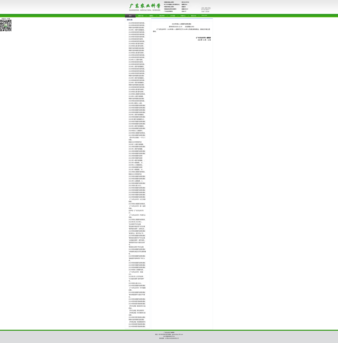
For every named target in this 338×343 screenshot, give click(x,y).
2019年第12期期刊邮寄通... (137, 94)
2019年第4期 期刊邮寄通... (137, 64)
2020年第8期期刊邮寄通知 (137, 124)
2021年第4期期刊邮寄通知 (137, 153)
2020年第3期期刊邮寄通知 (137, 108)
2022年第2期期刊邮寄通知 (137, 178)
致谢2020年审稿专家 (135, 142)
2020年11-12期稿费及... (136, 165)
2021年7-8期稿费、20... (136, 169)
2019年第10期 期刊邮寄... (137, 89)
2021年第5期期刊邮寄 (135, 156)
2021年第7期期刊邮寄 (135, 158)
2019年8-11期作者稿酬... (136, 96)
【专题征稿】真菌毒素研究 (137, 322)
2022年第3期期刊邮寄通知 (137, 183)
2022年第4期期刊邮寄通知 (137, 188)
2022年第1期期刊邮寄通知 (137, 176)
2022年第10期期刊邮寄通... (137, 204)
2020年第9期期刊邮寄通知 (137, 128)
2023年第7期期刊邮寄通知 (137, 265)
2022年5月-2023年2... (135, 222)
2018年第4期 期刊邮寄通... (137, 25)
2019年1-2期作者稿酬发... (137, 66)
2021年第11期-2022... (135, 185)
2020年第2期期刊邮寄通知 (137, 105)
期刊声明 (161, 15)
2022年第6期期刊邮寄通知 (137, 192)
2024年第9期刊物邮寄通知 (137, 326)
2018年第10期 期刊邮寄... (137, 43)
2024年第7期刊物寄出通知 (137, 317)
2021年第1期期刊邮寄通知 (137, 135)
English (204, 15)
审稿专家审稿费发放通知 (136, 27)
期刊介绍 (140, 15)
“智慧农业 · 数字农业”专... (136, 233)
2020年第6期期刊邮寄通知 (137, 117)
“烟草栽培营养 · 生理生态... (137, 229)
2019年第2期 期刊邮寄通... (137, 57)
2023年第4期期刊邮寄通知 (137, 249)
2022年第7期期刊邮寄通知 (137, 195)
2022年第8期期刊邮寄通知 (137, 197)
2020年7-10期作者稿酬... (136, 144)
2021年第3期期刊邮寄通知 (137, 151)
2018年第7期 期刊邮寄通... (137, 37)
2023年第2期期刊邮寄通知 (137, 231)
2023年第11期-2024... (135, 283)
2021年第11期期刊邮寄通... (137, 172)
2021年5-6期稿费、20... (136, 162)
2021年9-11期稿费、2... (136, 181)
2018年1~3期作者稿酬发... (137, 30)
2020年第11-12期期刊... (136, 130)
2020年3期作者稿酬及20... (137, 119)
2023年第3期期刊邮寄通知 (137, 235)
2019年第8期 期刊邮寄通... (137, 80)
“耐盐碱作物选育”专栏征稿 (137, 226)
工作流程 (172, 15)
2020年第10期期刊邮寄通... (137, 133)
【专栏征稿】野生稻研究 (136, 310)
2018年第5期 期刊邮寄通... (137, 32)
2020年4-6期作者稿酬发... (137, 126)
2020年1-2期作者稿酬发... (137, 114)
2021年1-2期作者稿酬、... (137, 149)
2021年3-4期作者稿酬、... (137, 160)
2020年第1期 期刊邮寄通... (137, 101)
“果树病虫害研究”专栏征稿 (137, 238)
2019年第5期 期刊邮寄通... (137, 69)
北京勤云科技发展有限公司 (172, 338)
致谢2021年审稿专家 (135, 174)
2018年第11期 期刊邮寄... (136, 46)
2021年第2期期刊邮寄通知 (137, 146)
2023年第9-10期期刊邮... (136, 269)
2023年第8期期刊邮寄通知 (137, 267)
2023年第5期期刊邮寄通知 (137, 256)
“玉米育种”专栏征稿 (135, 224)
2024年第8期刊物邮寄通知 (137, 324)
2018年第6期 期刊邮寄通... (137, 34)
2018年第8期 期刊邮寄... (136, 39)
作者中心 (183, 15)
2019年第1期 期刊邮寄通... (137, 55)
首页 (130, 15)
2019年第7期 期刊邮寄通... (137, 73)
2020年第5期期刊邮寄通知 (137, 112)
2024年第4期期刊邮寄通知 (137, 299)
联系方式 (193, 15)
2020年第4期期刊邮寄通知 (137, 110)
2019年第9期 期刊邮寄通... (137, 87)
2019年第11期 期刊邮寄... (136, 92)
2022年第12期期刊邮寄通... (137, 219)
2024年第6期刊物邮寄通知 (137, 303)
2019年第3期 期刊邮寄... (136, 62)
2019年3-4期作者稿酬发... (137, 78)
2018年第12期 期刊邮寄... (137, 53)
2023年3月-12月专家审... (136, 276)
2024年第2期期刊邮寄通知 (137, 285)
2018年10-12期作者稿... (136, 59)
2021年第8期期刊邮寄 (135, 167)
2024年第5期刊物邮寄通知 (137, 301)
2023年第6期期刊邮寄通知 (137, 263)
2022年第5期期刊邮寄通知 (137, 190)
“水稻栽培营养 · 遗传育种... (137, 240)
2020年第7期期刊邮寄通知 (137, 121)
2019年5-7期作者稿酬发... (137, 82)
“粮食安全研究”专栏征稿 (136, 247)
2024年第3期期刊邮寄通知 (137, 292)
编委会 (151, 15)
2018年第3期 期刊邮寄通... (137, 23)
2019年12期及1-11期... (136, 103)
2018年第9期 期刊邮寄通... (137, 41)
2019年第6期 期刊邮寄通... (137, 71)
